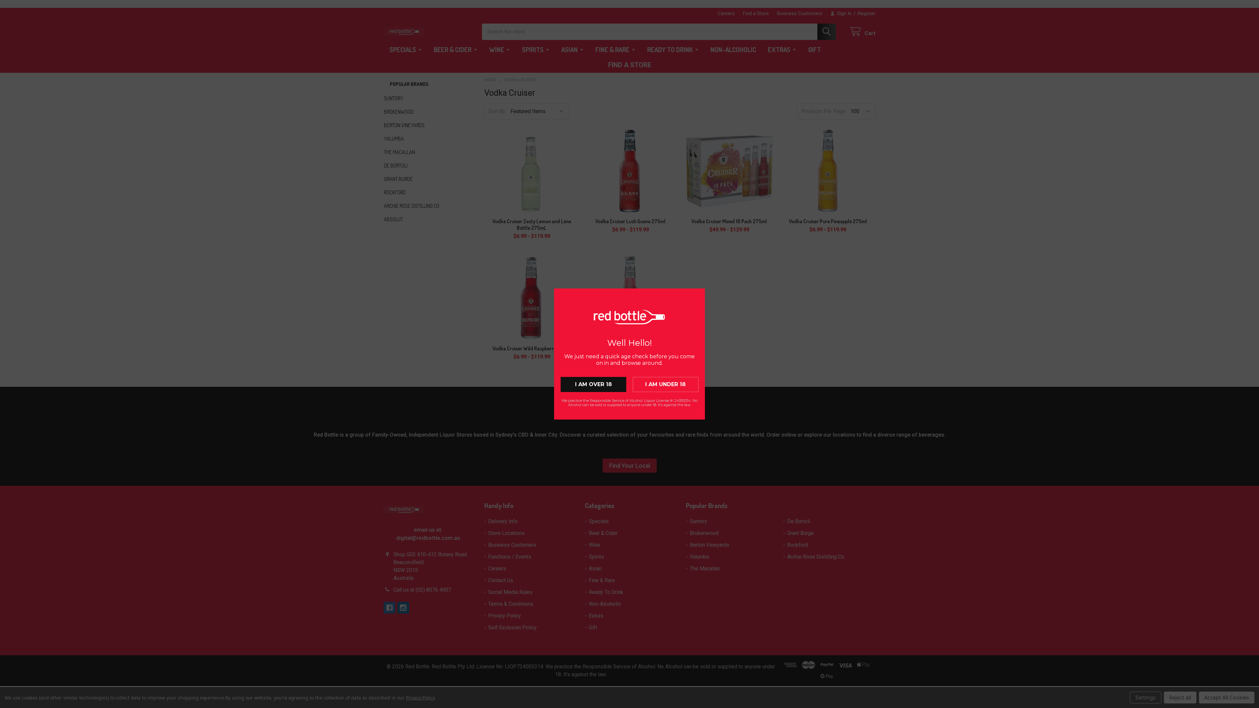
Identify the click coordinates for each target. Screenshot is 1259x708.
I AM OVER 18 (593, 384)
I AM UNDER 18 (665, 384)
